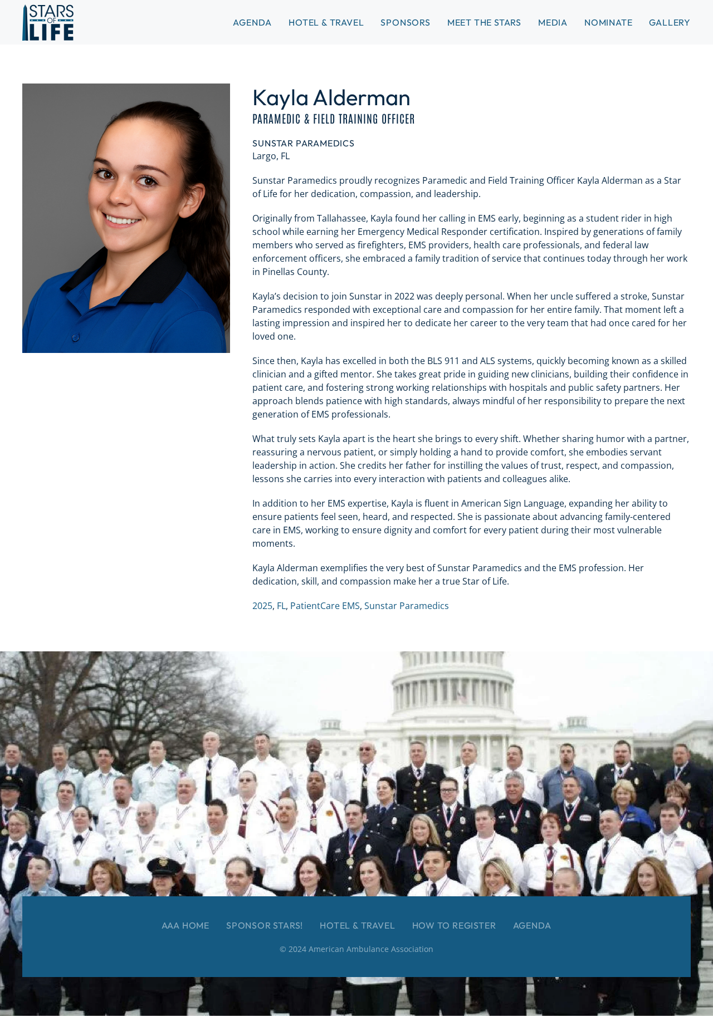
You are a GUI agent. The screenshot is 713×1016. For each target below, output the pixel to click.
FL (281, 606)
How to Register (454, 925)
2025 (262, 606)
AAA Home (185, 925)
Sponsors (405, 22)
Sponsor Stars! (264, 925)
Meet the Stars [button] (484, 22)
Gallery (670, 22)
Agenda (532, 925)
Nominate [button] (608, 22)
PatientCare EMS (325, 606)
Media (553, 22)
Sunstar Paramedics (406, 606)
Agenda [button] (252, 22)
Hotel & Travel (326, 22)
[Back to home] (48, 22)
